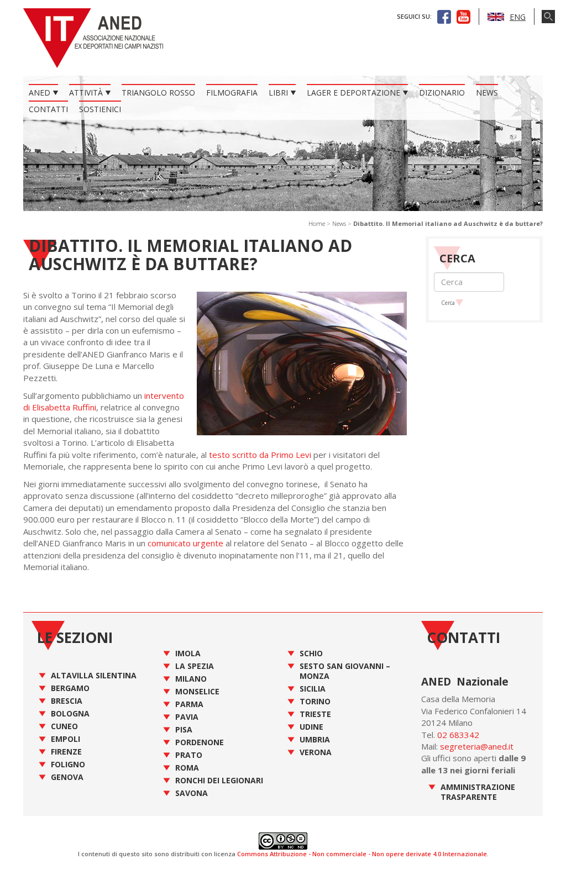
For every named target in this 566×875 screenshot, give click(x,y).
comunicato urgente (185, 543)
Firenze (66, 751)
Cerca (448, 303)
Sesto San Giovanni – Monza (345, 671)
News (487, 92)
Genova (67, 777)
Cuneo (64, 726)
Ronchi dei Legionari (219, 780)
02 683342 (458, 734)
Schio (311, 653)
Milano (191, 678)
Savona (191, 793)
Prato (188, 755)
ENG (518, 17)
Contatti (48, 109)
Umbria (315, 739)
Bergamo (70, 688)
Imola (188, 653)
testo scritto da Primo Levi (259, 454)
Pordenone (199, 742)
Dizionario (442, 92)
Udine (311, 726)
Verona (316, 752)
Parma (189, 704)
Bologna (70, 713)
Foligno (68, 764)
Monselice (197, 691)
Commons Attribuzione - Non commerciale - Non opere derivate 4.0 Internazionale (362, 854)
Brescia (66, 700)
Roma (187, 767)
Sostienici (100, 109)
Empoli (65, 739)
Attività (86, 92)
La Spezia (194, 666)
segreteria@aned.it (476, 746)
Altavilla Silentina (94, 675)
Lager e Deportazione (353, 92)
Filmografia (232, 92)
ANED (39, 92)
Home (316, 223)
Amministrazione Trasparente (478, 792)
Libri (278, 92)
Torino (315, 701)
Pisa (183, 729)
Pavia (186, 716)
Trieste (315, 714)
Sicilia (313, 688)
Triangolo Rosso (158, 92)
